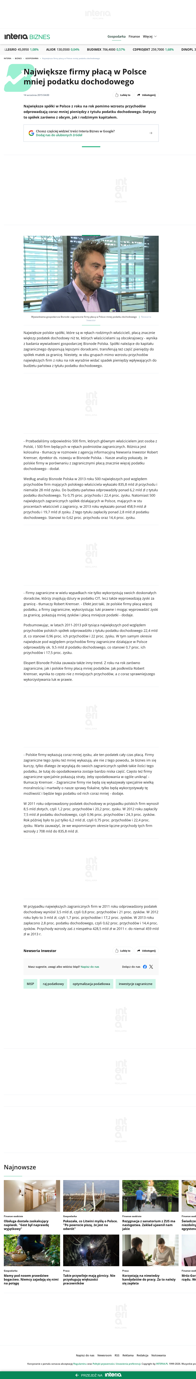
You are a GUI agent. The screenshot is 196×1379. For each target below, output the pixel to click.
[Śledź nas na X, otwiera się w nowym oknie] (151, 967)
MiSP (30, 984)
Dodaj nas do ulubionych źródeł (75, 135)
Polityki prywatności (103, 1363)
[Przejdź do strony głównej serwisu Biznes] (40, 36)
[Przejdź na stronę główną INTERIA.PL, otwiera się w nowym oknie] (16, 36)
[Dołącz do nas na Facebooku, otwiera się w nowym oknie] (145, 967)
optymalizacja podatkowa (91, 984)
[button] (150, 36)
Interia (7, 58)
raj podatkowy (53, 984)
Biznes (18, 58)
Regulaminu (80, 1363)
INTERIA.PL (162, 1363)
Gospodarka (31, 58)
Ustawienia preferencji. (128, 1363)
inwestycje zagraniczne (135, 984)
